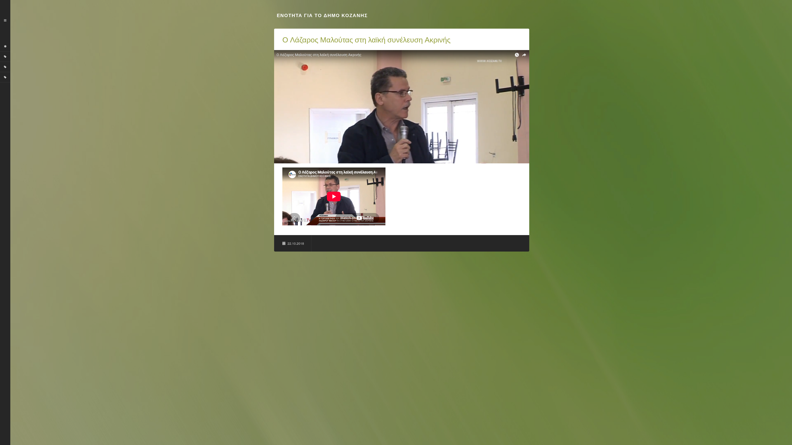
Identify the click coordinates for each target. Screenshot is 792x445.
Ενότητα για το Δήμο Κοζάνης (321, 15)
